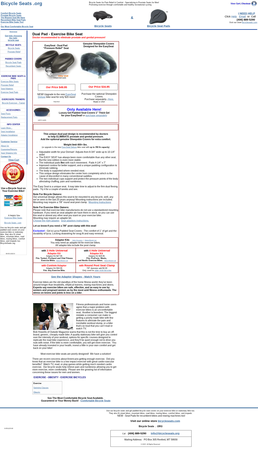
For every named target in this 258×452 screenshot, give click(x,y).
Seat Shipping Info (9, 153)
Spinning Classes (41, 388)
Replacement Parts (9, 117)
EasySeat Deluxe (69, 147)
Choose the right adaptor (46, 220)
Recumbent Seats (13, 66)
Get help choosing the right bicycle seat (13, 38)
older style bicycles (103, 270)
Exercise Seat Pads (9, 92)
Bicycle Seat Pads (13, 62)
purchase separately (96, 115)
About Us (5, 146)
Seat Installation (8, 131)
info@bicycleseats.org (165, 433)
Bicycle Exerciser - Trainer (13, 103)
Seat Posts (6, 114)
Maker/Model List (90, 240)
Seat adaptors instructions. (75, 220)
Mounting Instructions (100, 202)
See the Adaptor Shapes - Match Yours (75, 276)
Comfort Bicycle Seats (11, 13)
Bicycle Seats (14, 48)
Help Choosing (77, 240)
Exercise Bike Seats (10, 81)
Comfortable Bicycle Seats (95, 400)
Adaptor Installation (9, 135)
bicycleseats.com (249, 22)
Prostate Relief (14, 52)
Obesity (36, 392)
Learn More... (6, 128)
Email (242, 16)
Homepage (13, 31)
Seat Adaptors (7, 89)
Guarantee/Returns (9, 149)
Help (234, 16)
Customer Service (9, 142)
